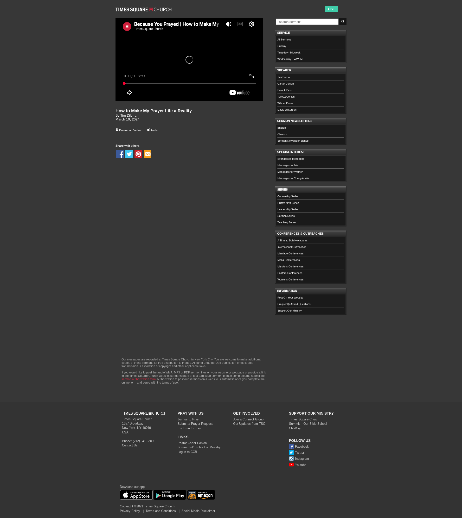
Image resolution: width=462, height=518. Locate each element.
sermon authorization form (139, 379)
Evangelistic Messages (290, 158)
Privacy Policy (130, 511)
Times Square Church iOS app (136, 495)
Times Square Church (304, 419)
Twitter (299, 452)
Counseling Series (288, 196)
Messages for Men (288, 165)
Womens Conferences (290, 279)
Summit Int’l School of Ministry (199, 447)
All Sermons (284, 39)
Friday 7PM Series (288, 202)
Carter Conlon (285, 83)
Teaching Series (286, 222)
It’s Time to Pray (189, 428)
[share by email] (147, 154)
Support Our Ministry (289, 310)
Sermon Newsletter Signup (292, 140)
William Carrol (285, 103)
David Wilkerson (286, 109)
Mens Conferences (288, 260)
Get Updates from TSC (249, 423)
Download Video (130, 130)
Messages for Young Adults (293, 178)
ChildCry (295, 428)
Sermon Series (286, 215)
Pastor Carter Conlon (192, 443)
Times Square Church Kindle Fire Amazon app (201, 495)
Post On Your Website (290, 297)
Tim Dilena (283, 77)
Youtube (300, 465)
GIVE (332, 9)
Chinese (282, 134)
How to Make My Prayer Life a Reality (154, 110)
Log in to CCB (187, 452)
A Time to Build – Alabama (292, 240)
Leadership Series (288, 209)
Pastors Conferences (289, 273)
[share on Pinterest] (138, 154)
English (281, 127)
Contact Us (130, 445)
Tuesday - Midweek (289, 52)
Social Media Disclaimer (198, 511)
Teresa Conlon (286, 96)
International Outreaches (291, 247)
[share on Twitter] (129, 154)
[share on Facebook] (120, 154)
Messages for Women (290, 171)
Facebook (302, 446)
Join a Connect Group (248, 419)
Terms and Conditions (161, 511)
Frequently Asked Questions (294, 304)
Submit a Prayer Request (195, 423)
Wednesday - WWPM (289, 59)
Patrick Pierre (285, 90)
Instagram (302, 458)
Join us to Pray (188, 419)
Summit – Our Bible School (308, 423)
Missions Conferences (290, 266)
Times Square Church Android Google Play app (170, 495)
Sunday (281, 46)
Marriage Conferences (290, 253)
